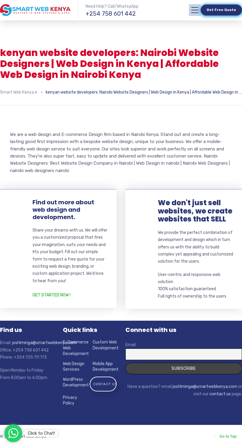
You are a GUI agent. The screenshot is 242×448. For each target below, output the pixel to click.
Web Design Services (73, 366)
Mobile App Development (106, 366)
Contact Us (105, 384)
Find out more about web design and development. (63, 209)
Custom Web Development (106, 345)
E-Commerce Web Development (76, 348)
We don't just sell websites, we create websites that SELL (195, 211)
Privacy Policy (70, 400)
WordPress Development (76, 382)
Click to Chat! (41, 433)
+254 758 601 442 (111, 13)
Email (130, 344)
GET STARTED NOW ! (51, 295)
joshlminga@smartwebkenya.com (44, 342)
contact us (220, 393)
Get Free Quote (221, 10)
